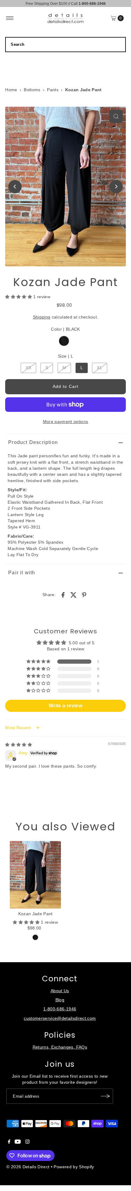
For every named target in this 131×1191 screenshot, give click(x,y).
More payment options (65, 421)
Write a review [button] (65, 705)
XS (28, 367)
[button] (19, 297)
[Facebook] (9, 1142)
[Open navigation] (10, 18)
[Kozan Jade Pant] (35, 875)
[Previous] (15, 186)
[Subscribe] (105, 1096)
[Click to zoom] (116, 116)
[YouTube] (18, 1142)
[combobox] (65, 44)
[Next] (116, 186)
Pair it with (21, 572)
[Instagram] (27, 1142)
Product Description (33, 442)
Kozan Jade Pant (35, 914)
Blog (59, 1000)
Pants (52, 90)
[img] (18, 744)
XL (99, 367)
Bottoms (32, 90)
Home (11, 90)
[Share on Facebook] (63, 594)
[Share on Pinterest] (84, 594)
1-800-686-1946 (59, 1009)
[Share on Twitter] (73, 594)
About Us (60, 991)
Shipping (42, 317)
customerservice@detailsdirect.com (60, 1018)
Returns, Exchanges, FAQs (60, 1047)
